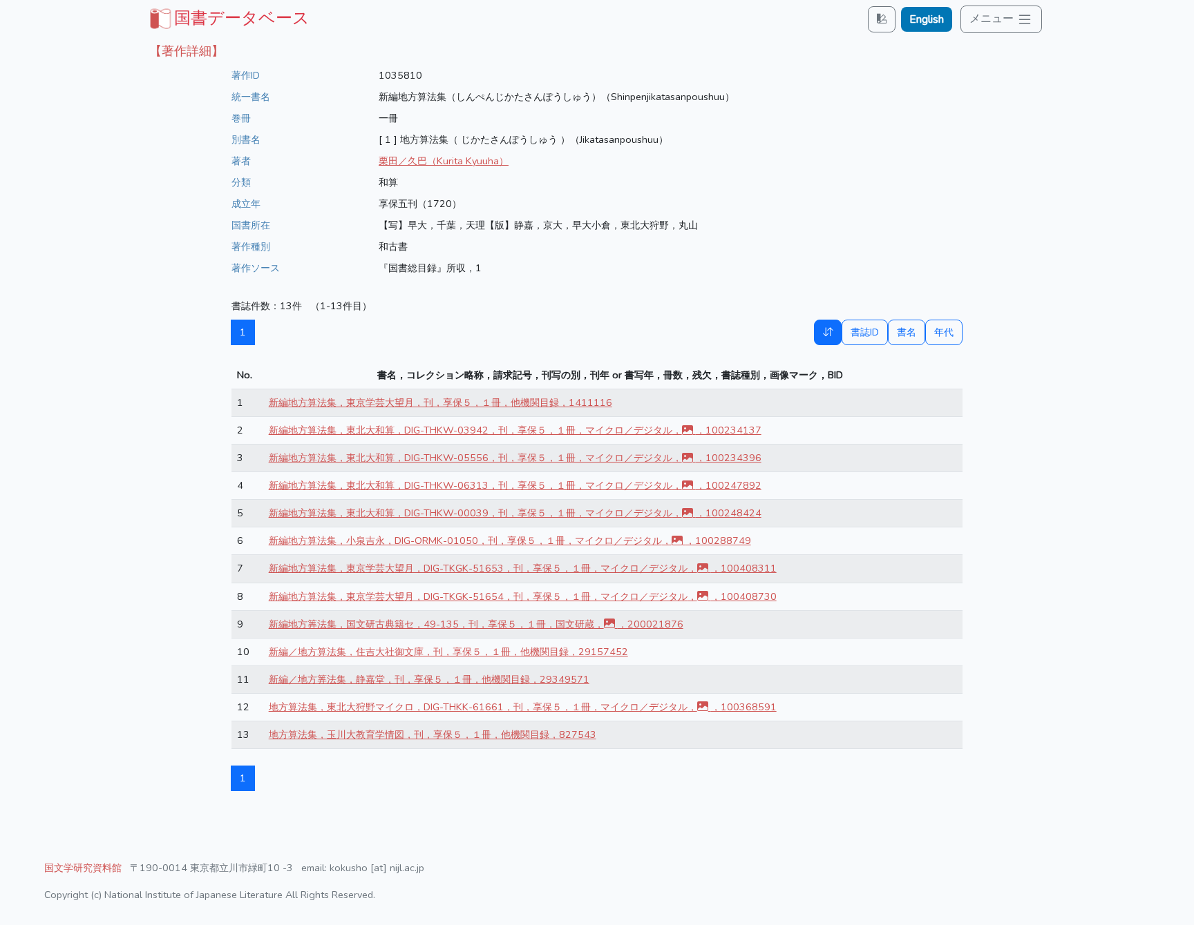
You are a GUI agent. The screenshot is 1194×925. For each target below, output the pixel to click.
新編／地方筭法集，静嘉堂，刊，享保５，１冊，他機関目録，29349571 (429, 679)
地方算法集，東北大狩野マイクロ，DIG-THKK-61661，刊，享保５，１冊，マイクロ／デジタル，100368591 (523, 707)
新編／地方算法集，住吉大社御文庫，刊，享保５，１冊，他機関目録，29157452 (448, 652)
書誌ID (865, 332)
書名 (906, 332)
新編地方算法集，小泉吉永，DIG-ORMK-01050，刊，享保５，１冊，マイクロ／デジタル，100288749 (510, 540)
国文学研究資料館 (83, 868)
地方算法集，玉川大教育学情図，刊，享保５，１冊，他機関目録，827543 (432, 734)
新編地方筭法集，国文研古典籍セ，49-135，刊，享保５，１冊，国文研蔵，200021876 (476, 624)
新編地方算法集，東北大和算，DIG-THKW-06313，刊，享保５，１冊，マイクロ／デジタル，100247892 (515, 485)
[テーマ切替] (882, 19)
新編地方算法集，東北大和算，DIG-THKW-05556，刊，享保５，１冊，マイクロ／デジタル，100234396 (515, 458)
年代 (944, 332)
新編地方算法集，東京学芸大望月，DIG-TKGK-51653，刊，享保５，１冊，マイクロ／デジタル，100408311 (523, 568)
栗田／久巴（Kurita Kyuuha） (444, 161)
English (926, 19)
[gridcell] (228, 18)
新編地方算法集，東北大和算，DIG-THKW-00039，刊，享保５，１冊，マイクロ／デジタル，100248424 (515, 513)
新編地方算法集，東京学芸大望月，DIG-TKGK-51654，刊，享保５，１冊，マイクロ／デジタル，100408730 (523, 596)
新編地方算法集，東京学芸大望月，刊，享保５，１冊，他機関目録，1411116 (440, 402)
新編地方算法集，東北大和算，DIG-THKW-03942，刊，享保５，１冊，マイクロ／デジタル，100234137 (515, 430)
